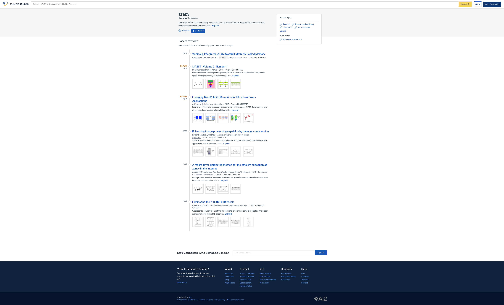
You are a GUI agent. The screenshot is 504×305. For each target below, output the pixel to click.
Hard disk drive (304, 27)
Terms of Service (206, 300)
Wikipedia (183, 30)
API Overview (265, 273)
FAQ (303, 273)
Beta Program (246, 283)
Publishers (229, 277)
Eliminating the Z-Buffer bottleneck (213, 202)
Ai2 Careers (230, 283)
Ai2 (190, 297)
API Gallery (264, 283)
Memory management (292, 39)
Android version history (304, 24)
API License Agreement (235, 300)
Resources (285, 280)
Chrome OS (288, 27)
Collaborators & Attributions (187, 300)
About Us (229, 273)
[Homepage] (15, 4)
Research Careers (288, 277)
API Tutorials (265, 277)
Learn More (182, 283)
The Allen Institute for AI (320, 298)
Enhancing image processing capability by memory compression (230, 131)
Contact (304, 283)
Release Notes (246, 286)
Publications (286, 273)
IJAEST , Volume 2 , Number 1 (209, 66)
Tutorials (304, 280)
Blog (228, 280)
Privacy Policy (220, 300)
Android (286, 24)
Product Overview (247, 273)
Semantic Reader (247, 277)
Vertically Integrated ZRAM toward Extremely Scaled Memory (228, 54)
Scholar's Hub (245, 280)
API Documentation (268, 280)
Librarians (305, 277)
